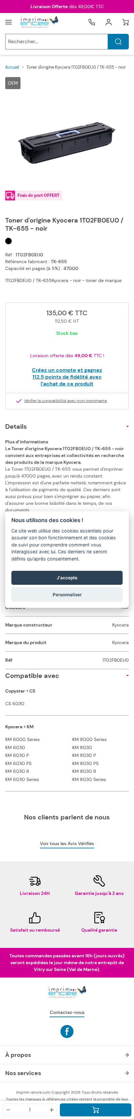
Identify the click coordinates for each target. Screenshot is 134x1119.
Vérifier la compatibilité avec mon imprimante (65, 401)
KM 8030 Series (89, 779)
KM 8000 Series (89, 739)
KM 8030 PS (85, 763)
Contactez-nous (67, 1012)
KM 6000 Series (22, 739)
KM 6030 (15, 747)
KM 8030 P (84, 755)
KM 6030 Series (22, 779)
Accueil (12, 67)
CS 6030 (14, 704)
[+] (52, 1110)
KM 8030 (82, 747)
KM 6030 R (17, 771)
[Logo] (39, 22)
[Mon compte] (108, 22)
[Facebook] (67, 1031)
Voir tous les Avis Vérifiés (67, 843)
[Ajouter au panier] (96, 1109)
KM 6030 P (17, 755)
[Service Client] (91, 22)
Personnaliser (67, 594)
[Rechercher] (118, 41)
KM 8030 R (84, 771)
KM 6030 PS (18, 763)
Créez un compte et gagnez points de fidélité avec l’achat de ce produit (67, 377)
